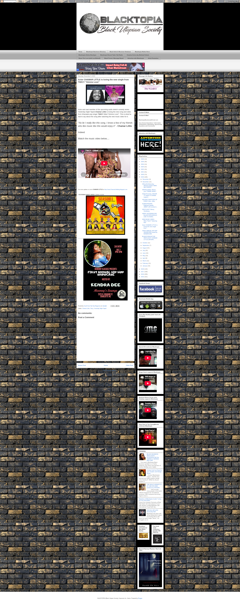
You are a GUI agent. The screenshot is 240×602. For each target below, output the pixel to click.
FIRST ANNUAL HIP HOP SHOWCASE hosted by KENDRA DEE (149, 232)
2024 (142, 164)
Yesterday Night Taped (100, 308)
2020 (142, 174)
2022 (142, 169)
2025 (142, 161)
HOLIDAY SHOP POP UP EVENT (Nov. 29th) (149, 200)
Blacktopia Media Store (142, 51)
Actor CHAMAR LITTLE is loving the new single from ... (149, 226)
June (144, 253)
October (145, 242)
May (144, 255)
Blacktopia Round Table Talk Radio (111, 55)
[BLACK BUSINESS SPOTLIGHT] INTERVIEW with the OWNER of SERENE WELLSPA (153, 457)
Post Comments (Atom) (109, 370)
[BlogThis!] (113, 306)
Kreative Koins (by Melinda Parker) (138, 55)
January (145, 266)
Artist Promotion (153, 58)
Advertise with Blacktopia (136, 58)
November (146, 181)
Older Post (129, 365)
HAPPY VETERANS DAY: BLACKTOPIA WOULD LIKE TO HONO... (149, 215)
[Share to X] (115, 306)
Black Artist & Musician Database (120, 51)
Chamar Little (86, 308)
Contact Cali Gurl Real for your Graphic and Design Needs (154, 471)
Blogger (140, 598)
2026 (142, 159)
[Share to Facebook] (117, 306)
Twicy (91, 308)
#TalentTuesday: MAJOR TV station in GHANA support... (149, 195)
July (144, 250)
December (146, 179)
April (144, 258)
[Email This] (111, 306)
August (145, 248)
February (145, 263)
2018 (142, 269)
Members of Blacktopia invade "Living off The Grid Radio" (150, 499)
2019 (142, 177)
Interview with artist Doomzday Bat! (152, 510)
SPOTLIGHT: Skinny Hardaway (148, 210)
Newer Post (82, 365)
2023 (142, 166)
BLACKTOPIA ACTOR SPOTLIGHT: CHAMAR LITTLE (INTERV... (149, 238)
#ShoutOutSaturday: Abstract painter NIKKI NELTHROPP (149, 185)
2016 (142, 274)
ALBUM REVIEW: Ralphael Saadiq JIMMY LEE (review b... (150, 205)
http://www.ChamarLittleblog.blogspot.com (116, 189)
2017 (142, 271)
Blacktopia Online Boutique (87, 55)
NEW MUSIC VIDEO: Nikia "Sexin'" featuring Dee (149, 221)
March (145, 260)
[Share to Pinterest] (119, 306)
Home (80, 51)
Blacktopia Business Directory (96, 51)
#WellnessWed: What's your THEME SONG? (149, 190)
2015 (142, 276)
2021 (142, 172)
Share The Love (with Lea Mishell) (89, 58)
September (146, 245)
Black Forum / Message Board (113, 58)
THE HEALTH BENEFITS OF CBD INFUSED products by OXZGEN (154, 486)
